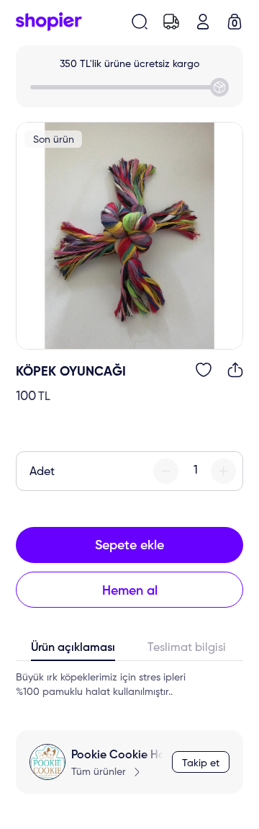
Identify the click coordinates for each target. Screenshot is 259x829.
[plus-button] (223, 471)
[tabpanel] (129, 684)
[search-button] (139, 21)
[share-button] (235, 369)
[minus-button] (165, 471)
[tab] (73, 651)
